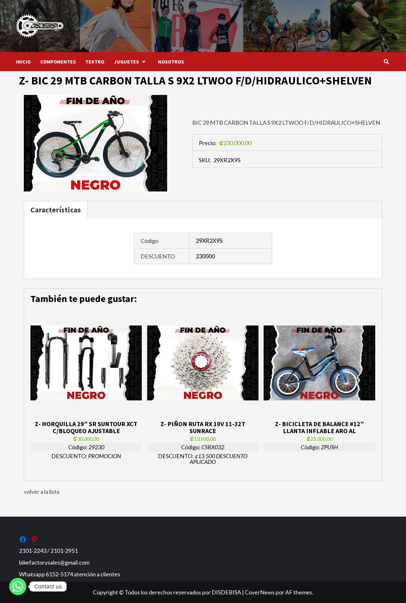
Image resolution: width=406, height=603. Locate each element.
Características (55, 210)
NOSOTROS (171, 61)
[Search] (386, 62)
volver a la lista (41, 491)
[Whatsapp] (17, 586)
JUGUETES (126, 61)
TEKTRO (94, 61)
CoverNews (260, 592)
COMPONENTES (58, 61)
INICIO (23, 61)
